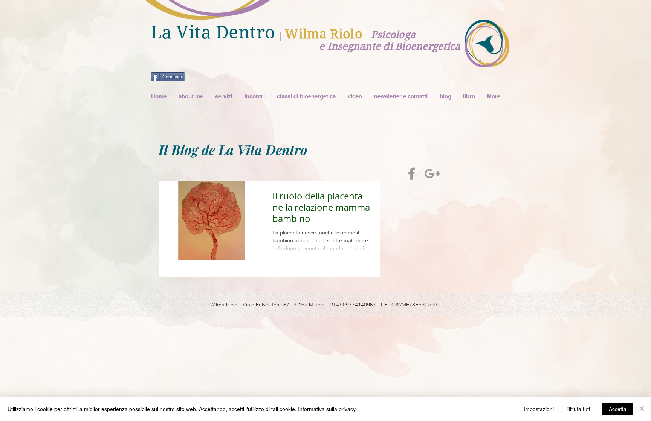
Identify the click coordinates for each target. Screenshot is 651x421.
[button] (223, 96)
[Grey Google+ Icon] (432, 173)
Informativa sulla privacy (327, 409)
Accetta (618, 409)
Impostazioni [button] (539, 409)
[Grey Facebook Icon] (411, 173)
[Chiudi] (641, 409)
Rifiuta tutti (578, 409)
